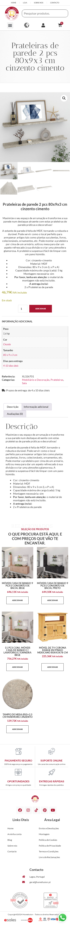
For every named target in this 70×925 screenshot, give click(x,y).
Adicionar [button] (17, 600)
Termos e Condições (48, 851)
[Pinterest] (44, 810)
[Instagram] (28, 810)
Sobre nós (12, 845)
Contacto (12, 851)
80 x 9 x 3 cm (10, 355)
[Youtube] (53, 810)
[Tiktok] (36, 810)
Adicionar (40, 308)
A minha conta (14, 834)
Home (10, 828)
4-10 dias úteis (10, 365)
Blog (9, 840)
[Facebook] (20, 810)
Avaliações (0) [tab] (15, 413)
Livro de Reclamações (49, 857)
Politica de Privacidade (50, 845)
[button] (10, 25)
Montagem (44, 834)
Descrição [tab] (12, 406)
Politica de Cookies (48, 840)
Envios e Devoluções (49, 828)
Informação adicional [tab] (36, 406)
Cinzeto (7, 344)
